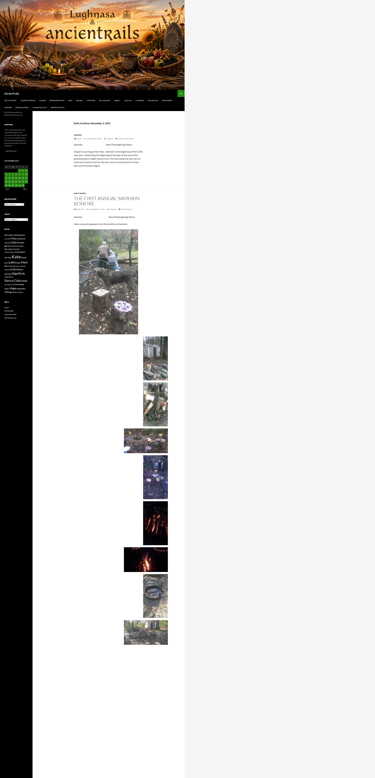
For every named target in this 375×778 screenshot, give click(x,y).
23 (23, 182)
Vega (13, 288)
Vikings (8, 292)
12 (9, 178)
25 (6, 185)
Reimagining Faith (57, 100)
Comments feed (10, 314)
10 (26, 174)
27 (13, 185)
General (78, 135)
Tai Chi (12, 284)
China (13, 238)
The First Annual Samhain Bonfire (107, 201)
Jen (5, 257)
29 (20, 185)
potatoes (8, 274)
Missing (12, 266)
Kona (6, 263)
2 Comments (126, 209)
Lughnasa (139, 100)
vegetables (21, 288)
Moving (42, 100)
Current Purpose (27, 100)
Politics (19, 269)
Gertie (12, 246)
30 (23, 185)
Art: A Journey (10, 100)
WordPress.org (10, 318)
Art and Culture (12, 235)
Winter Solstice (57, 107)
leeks (18, 262)
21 (16, 182)
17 (26, 178)
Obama (22, 266)
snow (24, 280)
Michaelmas (153, 100)
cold (18, 239)
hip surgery (9, 249)
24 (26, 182)
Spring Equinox (22, 107)
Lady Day (128, 100)
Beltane (79, 100)
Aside (78, 139)
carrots (7, 239)
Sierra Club (12, 280)
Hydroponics (20, 252)
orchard (7, 270)
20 (13, 182)
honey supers (9, 252)
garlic (7, 246)
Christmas (90, 100)
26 (9, 185)
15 (20, 178)
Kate (16, 256)
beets (23, 235)
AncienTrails (11, 93)
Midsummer (167, 100)
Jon (9, 257)
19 (9, 182)
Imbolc (117, 100)
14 (16, 178)
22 (20, 182)
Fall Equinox (104, 100)
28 (16, 185)
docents (7, 243)
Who (70, 100)
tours (7, 288)
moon (17, 266)
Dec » (25, 189)
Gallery (80, 209)
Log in (6, 307)
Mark (24, 262)
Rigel (15, 273)
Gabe (14, 242)
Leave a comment (126, 139)
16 (23, 178)
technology (19, 284)
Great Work (19, 246)
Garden (20, 242)
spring (6, 284)
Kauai (24, 257)
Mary (6, 266)
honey (17, 249)
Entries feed (8, 311)
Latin (12, 262)
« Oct (7, 189)
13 (13, 178)
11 (6, 178)
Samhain (8, 107)
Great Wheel (80, 193)
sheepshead (8, 277)
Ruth (22, 273)
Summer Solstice (40, 107)
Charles (110, 139)
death (23, 239)
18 (6, 182)
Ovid (13, 269)
